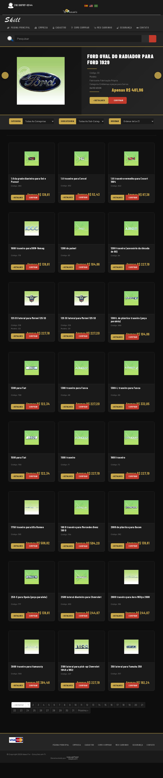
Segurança (126, 27)
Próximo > (83, 710)
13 (93, 704)
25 (34, 710)
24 (27, 710)
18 (123, 704)
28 (54, 710)
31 (73, 710)
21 (142, 704)
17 (117, 704)
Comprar (118, 100)
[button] (5, 75)
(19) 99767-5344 (23, 5)
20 (136, 704)
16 (111, 704)
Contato (144, 27)
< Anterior (19, 704)
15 (105, 704)
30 (67, 710)
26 (41, 710)
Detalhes (100, 100)
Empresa (43, 27)
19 (129, 704)
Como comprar (81, 27)
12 (87, 704)
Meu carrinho (104, 27)
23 (21, 710)
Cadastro (61, 27)
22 (14, 710)
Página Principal (20, 27)
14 (99, 704)
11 (81, 704)
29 (60, 710)
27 (47, 710)
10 (75, 704)
